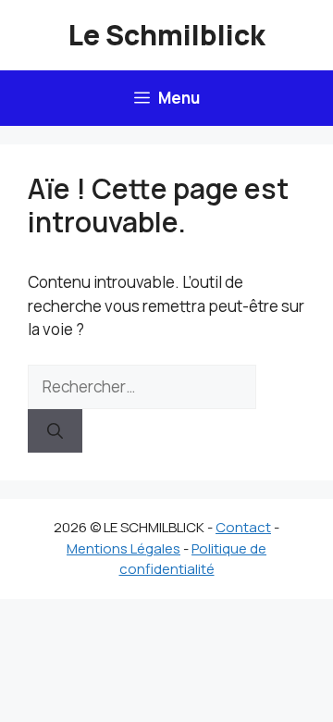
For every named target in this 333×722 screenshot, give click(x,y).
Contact (243, 527)
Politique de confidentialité (193, 559)
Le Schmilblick (166, 35)
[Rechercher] (55, 431)
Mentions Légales (123, 548)
